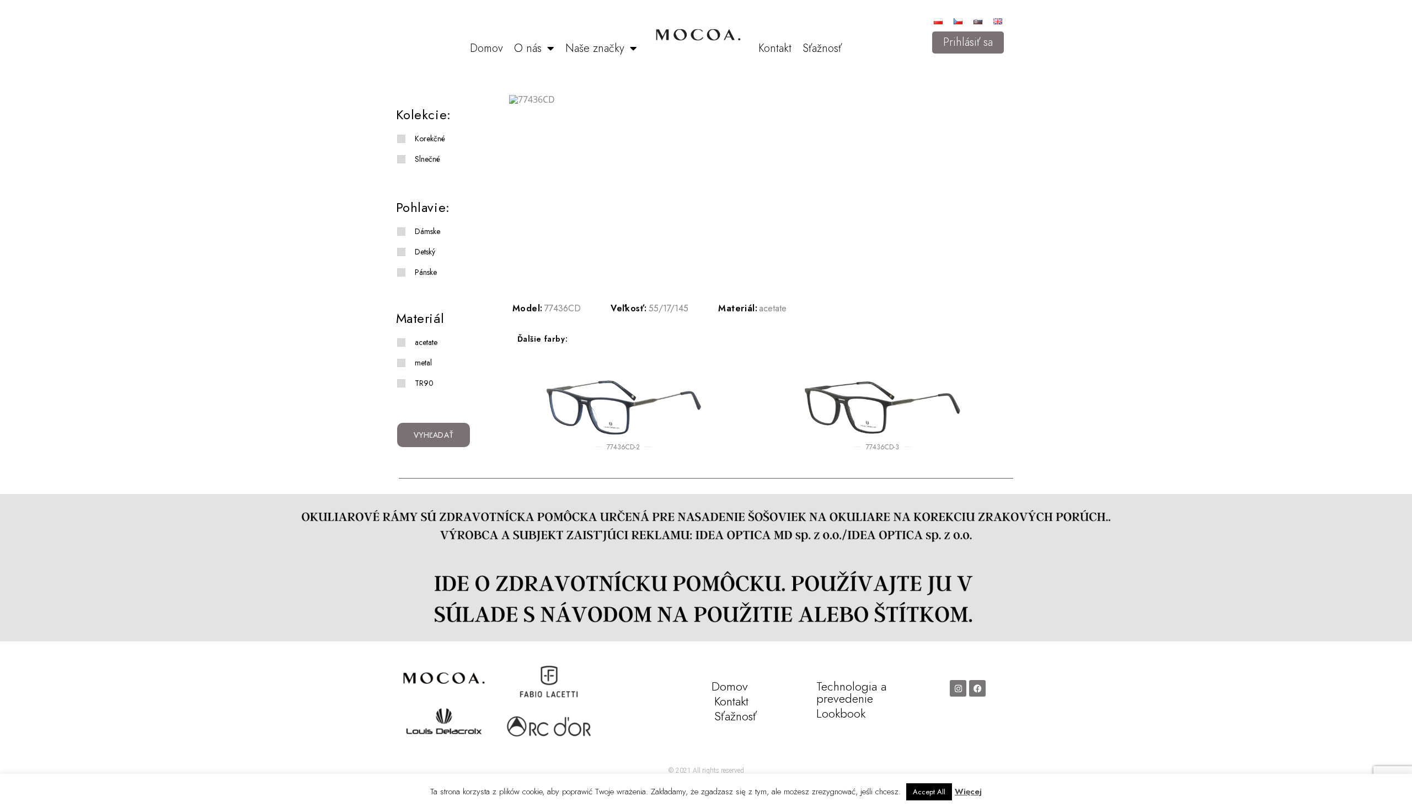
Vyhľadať (434, 434)
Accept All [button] (929, 792)
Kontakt (774, 48)
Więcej (968, 791)
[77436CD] (754, 99)
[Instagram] (958, 688)
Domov (486, 48)
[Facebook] (977, 688)
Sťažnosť (822, 48)
